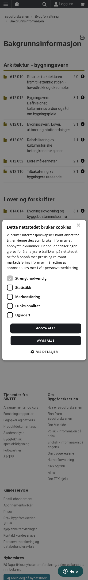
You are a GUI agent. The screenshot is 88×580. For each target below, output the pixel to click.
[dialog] (44, 290)
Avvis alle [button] (45, 340)
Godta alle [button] (45, 328)
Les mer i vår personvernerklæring (51, 267)
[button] (44, 351)
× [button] (78, 225)
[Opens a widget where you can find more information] (70, 572)
